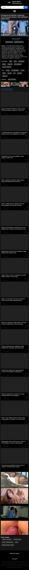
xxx (14, 73)
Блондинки (21, 61)
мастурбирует (15, 70)
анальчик (4, 76)
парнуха (19, 73)
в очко (22, 70)
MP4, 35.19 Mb (12, 79)
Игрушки (10, 64)
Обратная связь (14, 553)
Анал (10, 61)
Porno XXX (14, 558)
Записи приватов (6, 67)
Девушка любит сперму (8, 545)
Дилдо (4, 64)
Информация (9, 42)
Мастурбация (17, 64)
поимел (9, 73)
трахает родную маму (7, 542)
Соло (15, 61)
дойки (4, 73)
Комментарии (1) (19, 42)
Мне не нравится (10, 39)
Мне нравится (8, 39)
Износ (16, 542)
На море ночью (17, 539)
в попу (7, 70)
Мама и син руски (6, 539)
